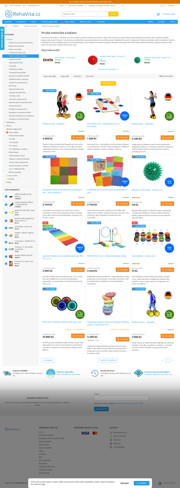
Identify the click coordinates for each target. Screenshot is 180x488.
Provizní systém (45, 460)
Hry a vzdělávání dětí (16, 169)
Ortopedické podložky (17, 72)
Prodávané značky (45, 470)
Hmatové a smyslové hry (18, 82)
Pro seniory (13, 146)
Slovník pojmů (44, 473)
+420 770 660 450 (119, 436)
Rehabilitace (10, 122)
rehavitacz (117, 440)
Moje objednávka (45, 441)
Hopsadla (12, 66)
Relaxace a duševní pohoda (19, 159)
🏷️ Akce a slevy (12, 175)
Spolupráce (43, 463)
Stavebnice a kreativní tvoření (20, 112)
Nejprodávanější (50, 76)
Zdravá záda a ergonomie (18, 162)
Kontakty (42, 454)
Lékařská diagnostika (14, 129)
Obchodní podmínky (76, 6)
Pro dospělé (13, 142)
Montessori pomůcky (16, 46)
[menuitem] (8, 22)
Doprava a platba (45, 448)
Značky (8, 182)
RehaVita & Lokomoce (47, 466)
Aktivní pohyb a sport (17, 155)
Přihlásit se (101, 409)
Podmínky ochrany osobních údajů (101, 6)
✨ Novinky (10, 179)
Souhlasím (142, 483)
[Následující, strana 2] (168, 360)
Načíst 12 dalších (108, 360)
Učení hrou (12, 86)
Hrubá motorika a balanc (18, 56)
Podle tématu (14, 152)
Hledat (113, 14)
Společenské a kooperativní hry (20, 102)
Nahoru (48, 360)
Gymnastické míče (16, 62)
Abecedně (90, 76)
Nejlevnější (65, 76)
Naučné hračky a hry (16, 89)
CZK (162, 6)
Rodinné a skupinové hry (18, 109)
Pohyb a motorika (15, 49)
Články (41, 451)
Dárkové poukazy (15, 172)
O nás (61, 6)
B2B (40, 457)
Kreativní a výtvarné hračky (19, 119)
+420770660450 (118, 447)
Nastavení (124, 483)
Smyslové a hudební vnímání (19, 76)
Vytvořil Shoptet (169, 483)
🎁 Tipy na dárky (12, 132)
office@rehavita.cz (120, 432)
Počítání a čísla (14, 96)
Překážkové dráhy (16, 69)
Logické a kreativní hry (17, 92)
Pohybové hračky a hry (17, 52)
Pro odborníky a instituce (18, 149)
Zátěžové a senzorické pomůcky (21, 43)
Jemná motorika (15, 59)
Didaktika (9, 39)
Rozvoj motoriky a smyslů (18, 165)
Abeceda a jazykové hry (18, 99)
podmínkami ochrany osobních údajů (129, 403)
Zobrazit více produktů (107, 69)
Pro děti (12, 139)
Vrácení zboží (44, 445)
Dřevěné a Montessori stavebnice (21, 116)
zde (43, 484)
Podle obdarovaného (16, 135)
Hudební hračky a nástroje (18, 79)
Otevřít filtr (108, 83)
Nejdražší (77, 76)
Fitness (9, 126)
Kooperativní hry (15, 106)
